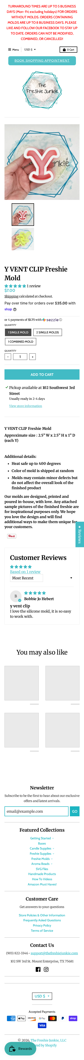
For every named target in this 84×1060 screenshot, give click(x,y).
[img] (35, 593)
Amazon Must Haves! (42, 884)
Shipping (11, 296)
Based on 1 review (25, 571)
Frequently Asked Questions (42, 920)
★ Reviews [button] (80, 534)
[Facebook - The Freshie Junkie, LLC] (38, 969)
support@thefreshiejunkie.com (54, 953)
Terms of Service (42, 931)
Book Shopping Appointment (42, 60)
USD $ (28, 49)
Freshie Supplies (40, 854)
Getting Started (40, 838)
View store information (25, 406)
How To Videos (42, 879)
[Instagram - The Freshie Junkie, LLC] (46, 969)
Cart (70, 49)
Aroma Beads (40, 864)
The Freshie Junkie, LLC (48, 1040)
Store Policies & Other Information (42, 915)
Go (74, 811)
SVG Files (42, 869)
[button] (15, 286)
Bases (42, 843)
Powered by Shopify (42, 1045)
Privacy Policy (42, 925)
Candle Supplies (40, 848)
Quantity (10, 325)
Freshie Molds (40, 859)
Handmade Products (42, 874)
